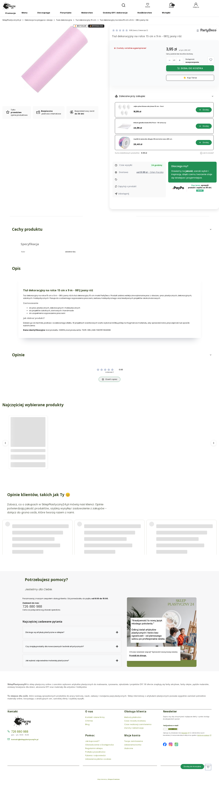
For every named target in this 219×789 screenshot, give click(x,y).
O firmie (89, 720)
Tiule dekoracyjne (64, 20)
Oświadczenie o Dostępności (99, 744)
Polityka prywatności (95, 751)
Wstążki (166, 12)
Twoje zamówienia (133, 741)
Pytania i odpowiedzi (95, 755)
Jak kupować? (92, 741)
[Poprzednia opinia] (5, 529)
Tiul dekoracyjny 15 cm (86, 20)
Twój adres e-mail (170, 725)
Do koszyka (28, 464)
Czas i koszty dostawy (135, 720)
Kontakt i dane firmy (95, 717)
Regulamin (184, 733)
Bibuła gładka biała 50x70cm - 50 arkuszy (149, 123)
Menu (24, 12)
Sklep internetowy (108, 779)
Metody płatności (132, 717)
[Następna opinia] (214, 529)
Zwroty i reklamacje (134, 728)
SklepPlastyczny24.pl (11, 20)
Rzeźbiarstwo (145, 12)
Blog (87, 724)
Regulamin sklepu (94, 748)
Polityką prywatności (203, 735)
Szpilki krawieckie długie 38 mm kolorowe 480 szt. (153, 139)
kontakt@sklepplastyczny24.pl (24, 739)
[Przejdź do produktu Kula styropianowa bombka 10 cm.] (28, 434)
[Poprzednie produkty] (5, 443)
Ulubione (128, 748)
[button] (211, 60)
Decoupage (43, 12)
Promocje (10, 13)
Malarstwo (87, 12)
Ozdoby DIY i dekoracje (115, 12)
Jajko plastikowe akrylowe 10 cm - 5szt (148, 106)
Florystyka (65, 12)
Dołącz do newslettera (172, 729)
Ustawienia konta (132, 744)
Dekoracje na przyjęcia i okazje (38, 20)
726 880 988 (19, 732)
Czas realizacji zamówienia (137, 724)
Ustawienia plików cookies (98, 759)
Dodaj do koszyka (192, 68)
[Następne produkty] (214, 443)
